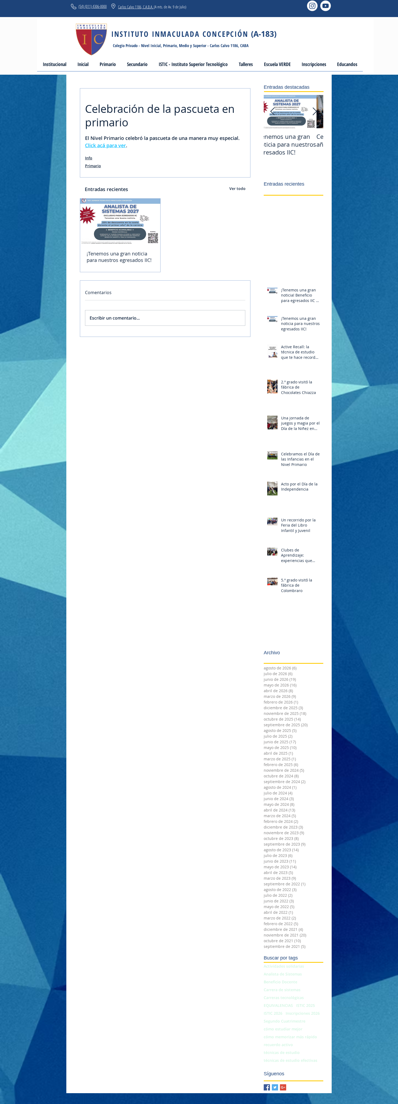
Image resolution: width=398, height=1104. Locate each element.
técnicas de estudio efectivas (290, 1060)
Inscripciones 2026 (303, 1013)
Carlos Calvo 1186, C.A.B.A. (136, 6)
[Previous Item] (272, 111)
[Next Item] (314, 111)
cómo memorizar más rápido (290, 1036)
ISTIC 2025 (305, 1005)
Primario (93, 165)
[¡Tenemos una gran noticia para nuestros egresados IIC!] (120, 221)
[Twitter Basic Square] (275, 1087)
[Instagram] (312, 6)
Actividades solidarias (284, 966)
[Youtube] (325, 6)
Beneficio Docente (280, 982)
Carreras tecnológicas (284, 997)
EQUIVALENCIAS (278, 1005)
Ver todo (237, 188)
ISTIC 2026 (273, 1013)
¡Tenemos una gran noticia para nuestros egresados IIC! (119, 256)
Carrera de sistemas (282, 989)
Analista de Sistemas (283, 974)
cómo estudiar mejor (283, 1029)
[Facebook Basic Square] (267, 1087)
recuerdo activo (278, 1044)
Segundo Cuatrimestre (284, 1021)
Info (88, 157)
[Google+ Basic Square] (283, 1087)
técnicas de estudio (282, 1052)
